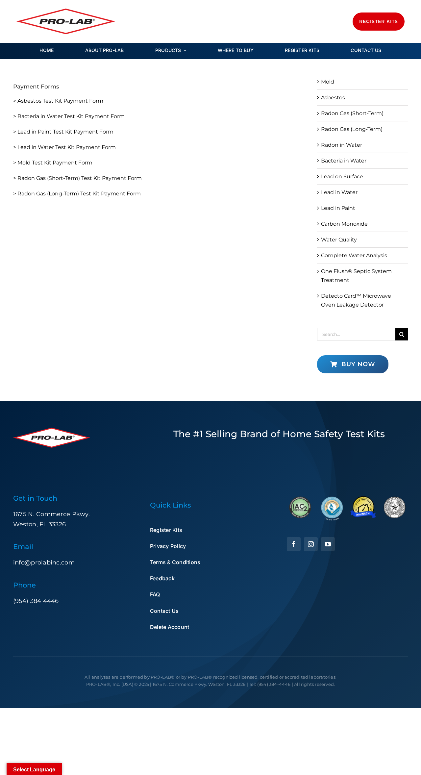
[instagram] (311, 544)
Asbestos (333, 97)
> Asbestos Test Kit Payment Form (58, 101)
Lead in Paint (338, 208)
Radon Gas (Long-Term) (352, 129)
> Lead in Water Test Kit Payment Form (64, 147)
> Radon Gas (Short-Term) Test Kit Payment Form (77, 178)
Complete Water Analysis (354, 255)
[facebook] (294, 544)
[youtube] (328, 544)
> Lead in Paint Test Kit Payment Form (63, 132)
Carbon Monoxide (344, 224)
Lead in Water (339, 192)
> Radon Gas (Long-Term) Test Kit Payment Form (77, 193)
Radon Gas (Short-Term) (352, 113)
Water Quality (339, 240)
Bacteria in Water (343, 161)
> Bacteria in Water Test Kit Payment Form (69, 116)
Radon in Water (341, 145)
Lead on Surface (342, 176)
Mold (327, 82)
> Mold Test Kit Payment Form (52, 163)
